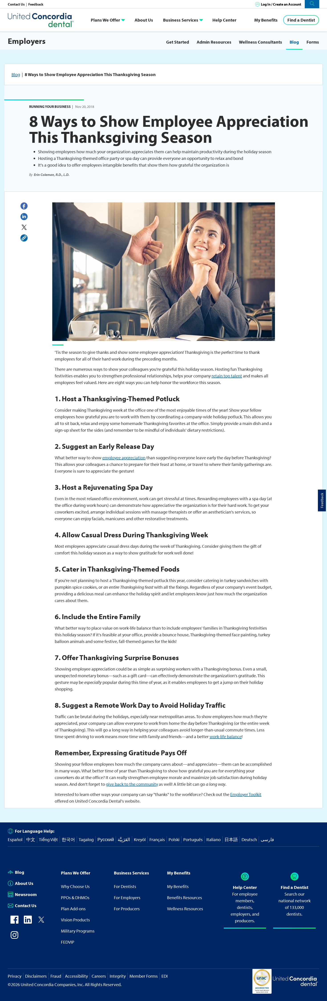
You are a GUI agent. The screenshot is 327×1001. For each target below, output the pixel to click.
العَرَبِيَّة (124, 839)
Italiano (213, 839)
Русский (105, 839)
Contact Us (16, 4)
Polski (174, 839)
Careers (99, 976)
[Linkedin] (24, 216)
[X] (24, 227)
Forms (313, 42)
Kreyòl (140, 839)
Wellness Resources (185, 908)
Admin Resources (214, 42)
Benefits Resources (184, 897)
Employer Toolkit (245, 794)
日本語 (231, 839)
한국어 (68, 839)
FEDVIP (67, 942)
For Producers (127, 908)
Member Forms (143, 976)
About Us (144, 20)
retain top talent (227, 376)
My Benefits (266, 20)
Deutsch (249, 839)
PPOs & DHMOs (75, 897)
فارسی (267, 839)
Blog (294, 42)
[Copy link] (24, 238)
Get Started (177, 42)
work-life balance (226, 736)
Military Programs (78, 931)
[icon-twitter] (41, 922)
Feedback (35, 4)
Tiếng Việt (48, 839)
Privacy (14, 976)
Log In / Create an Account (281, 4)
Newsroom (26, 894)
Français (157, 839)
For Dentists (125, 886)
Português (193, 839)
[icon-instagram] (14, 937)
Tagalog (86, 839)
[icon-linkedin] (28, 922)
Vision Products (75, 919)
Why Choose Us (75, 886)
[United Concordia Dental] (41, 20)
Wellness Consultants (260, 42)
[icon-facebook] (14, 922)
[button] (312, 4)
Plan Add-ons (73, 908)
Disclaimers (36, 976)
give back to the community (132, 784)
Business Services (180, 20)
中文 (30, 839)
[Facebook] (24, 205)
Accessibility (76, 976)
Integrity (118, 976)
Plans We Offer (105, 20)
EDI (164, 976)
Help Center (224, 20)
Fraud (55, 976)
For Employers (127, 897)
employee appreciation (123, 457)
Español (15, 839)
